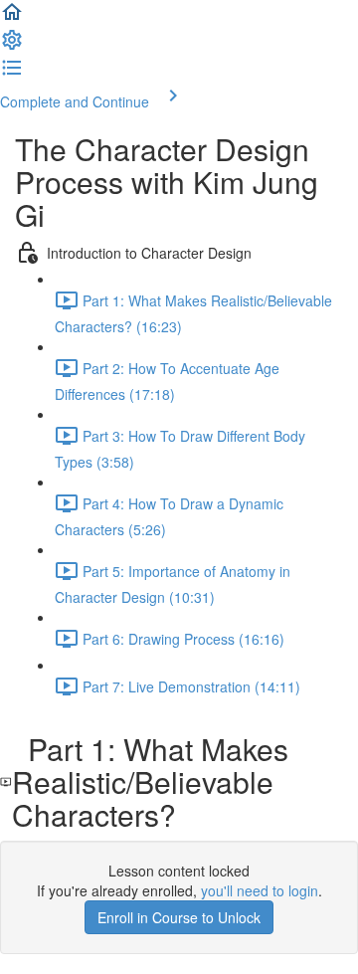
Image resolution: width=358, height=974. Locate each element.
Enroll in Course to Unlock (179, 917)
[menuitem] (12, 46)
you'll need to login (259, 890)
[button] (12, 18)
